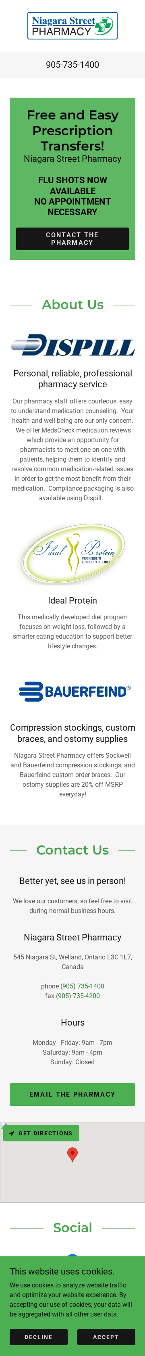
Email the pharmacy (72, 1094)
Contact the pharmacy (72, 239)
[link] (72, 26)
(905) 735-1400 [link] (82, 986)
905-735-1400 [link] (72, 65)
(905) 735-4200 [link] (78, 996)
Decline (39, 1336)
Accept (106, 1336)
